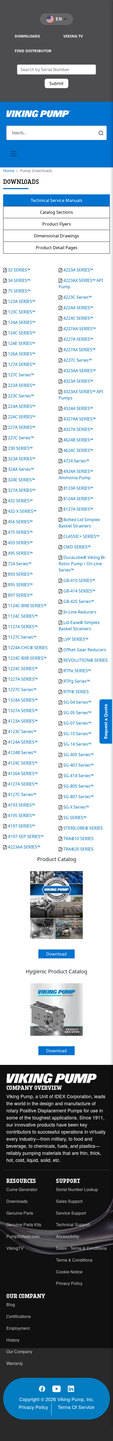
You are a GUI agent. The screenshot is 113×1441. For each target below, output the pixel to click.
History (12, 1340)
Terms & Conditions (74, 1260)
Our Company (19, 1351)
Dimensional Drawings (56, 236)
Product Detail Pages (57, 247)
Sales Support (69, 1201)
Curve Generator (21, 1189)
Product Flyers (56, 224)
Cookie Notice (69, 1272)
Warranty (14, 1363)
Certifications (18, 1316)
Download (56, 954)
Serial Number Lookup (77, 1189)
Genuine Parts (19, 1213)
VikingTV (15, 1248)
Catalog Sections (56, 212)
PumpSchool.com (22, 1236)
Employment (18, 1328)
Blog (10, 1304)
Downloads (27, 36)
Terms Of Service (76, 1406)
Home (8, 170)
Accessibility (67, 1236)
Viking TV (73, 36)
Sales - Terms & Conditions (81, 1248)
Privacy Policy (69, 1283)
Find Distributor (33, 50)
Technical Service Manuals (57, 200)
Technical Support (73, 1224)
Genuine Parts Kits (23, 1224)
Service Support (71, 1213)
